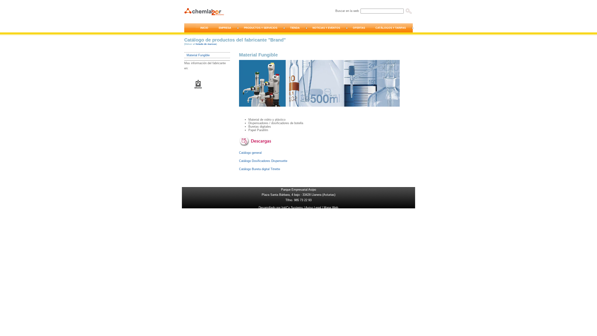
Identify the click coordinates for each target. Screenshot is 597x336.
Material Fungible (198, 55)
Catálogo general (250, 152)
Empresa (225, 27)
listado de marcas (206, 44)
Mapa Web (331, 207)
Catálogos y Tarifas (390, 27)
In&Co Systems (292, 207)
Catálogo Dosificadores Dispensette (263, 161)
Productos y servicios (260, 27)
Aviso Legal (313, 207)
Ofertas (359, 27)
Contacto (426, 27)
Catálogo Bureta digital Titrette (259, 169)
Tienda (295, 27)
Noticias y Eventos (326, 27)
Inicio (204, 27)
